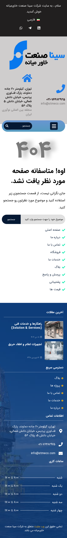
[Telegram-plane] (30, 28)
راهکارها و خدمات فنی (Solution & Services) (26, 325)
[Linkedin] (39, 28)
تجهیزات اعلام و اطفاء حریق (25, 344)
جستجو (11, 219)
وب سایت (39, 526)
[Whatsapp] (21, 28)
